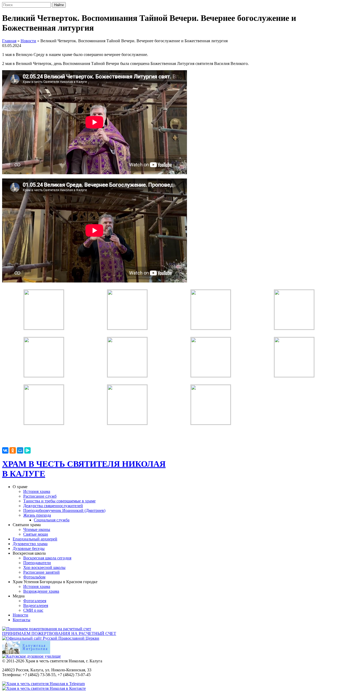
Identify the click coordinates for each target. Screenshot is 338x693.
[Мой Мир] (20, 450)
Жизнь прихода (37, 515)
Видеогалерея (35, 605)
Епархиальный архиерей (35, 539)
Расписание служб (40, 496)
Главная (9, 41)
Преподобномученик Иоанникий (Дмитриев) (64, 510)
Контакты (21, 619)
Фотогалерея (34, 600)
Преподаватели (37, 562)
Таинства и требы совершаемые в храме (59, 501)
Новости (28, 41)
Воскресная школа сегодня (47, 558)
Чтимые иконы (36, 529)
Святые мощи (35, 534)
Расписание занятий (41, 572)
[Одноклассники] (13, 450)
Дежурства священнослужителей (53, 505)
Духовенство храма (30, 543)
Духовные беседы (29, 548)
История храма (36, 491)
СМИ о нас (33, 610)
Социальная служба (51, 520)
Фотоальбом (34, 577)
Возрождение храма (41, 591)
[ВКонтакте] (5, 450)
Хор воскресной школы (44, 567)
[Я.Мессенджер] (27, 450)
